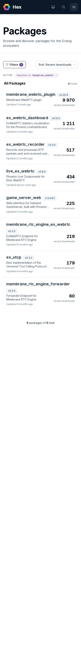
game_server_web (23, 197)
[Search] (63, 7)
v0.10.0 (56, 118)
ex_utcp (13, 257)
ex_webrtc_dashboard (27, 117)
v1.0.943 (50, 198)
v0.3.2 (28, 257)
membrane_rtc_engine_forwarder (38, 284)
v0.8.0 (42, 171)
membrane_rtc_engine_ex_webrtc (38, 224)
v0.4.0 (52, 144)
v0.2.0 (11, 231)
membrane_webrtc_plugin (30, 94)
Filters (16, 64)
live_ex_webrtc (20, 171)
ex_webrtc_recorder (25, 144)
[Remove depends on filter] (56, 75)
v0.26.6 (63, 94)
